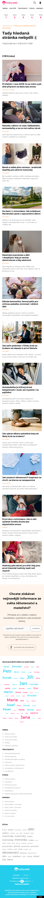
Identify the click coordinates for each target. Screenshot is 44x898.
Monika (12, 713)
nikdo (4, 843)
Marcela (31, 692)
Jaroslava (7, 684)
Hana (21, 709)
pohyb (23, 843)
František (33, 684)
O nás (26, 875)
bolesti (10, 830)
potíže (4, 849)
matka (29, 836)
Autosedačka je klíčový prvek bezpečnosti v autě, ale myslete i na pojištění (20, 390)
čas (4, 859)
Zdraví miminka (11, 810)
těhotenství (10, 852)
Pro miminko (9, 816)
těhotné (23, 853)
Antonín (36, 692)
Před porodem (10, 779)
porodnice (25, 846)
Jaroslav (17, 666)
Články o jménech (11, 746)
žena (10, 859)
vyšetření (16, 856)
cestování (18, 830)
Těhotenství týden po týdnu (15, 759)
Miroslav (32, 695)
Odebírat (36, 628)
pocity (18, 843)
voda (9, 856)
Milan (22, 678)
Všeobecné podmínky (20, 878)
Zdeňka (10, 718)
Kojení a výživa (10, 813)
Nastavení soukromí (22, 884)
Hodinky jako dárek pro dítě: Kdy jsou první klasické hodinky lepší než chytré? (21, 568)
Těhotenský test (10, 756)
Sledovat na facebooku (24, 647)
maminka (7, 836)
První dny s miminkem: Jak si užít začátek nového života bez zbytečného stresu (19, 522)
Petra (19, 706)
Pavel (7, 709)
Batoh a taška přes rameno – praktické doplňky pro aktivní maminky (21, 168)
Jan (23, 683)
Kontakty (16, 875)
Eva (36, 688)
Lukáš (29, 688)
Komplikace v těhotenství (14, 768)
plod (13, 843)
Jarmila (12, 696)
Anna (18, 692)
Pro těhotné (9, 771)
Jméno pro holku (11, 740)
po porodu (7, 846)
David (23, 672)
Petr (7, 671)
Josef (10, 705)
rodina (9, 849)
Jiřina (18, 713)
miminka (7, 839)
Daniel (7, 696)
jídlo (21, 833)
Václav (6, 667)
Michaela (36, 672)
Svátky (7, 743)
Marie (12, 700)
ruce (20, 849)
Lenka (7, 688)
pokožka (29, 843)
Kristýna (14, 710)
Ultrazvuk (8, 762)
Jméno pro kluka (11, 737)
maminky (20, 836)
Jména (5, 8)
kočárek (26, 833)
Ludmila (26, 667)
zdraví (36, 856)
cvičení (24, 830)
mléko (31, 840)
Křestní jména (10, 734)
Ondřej (34, 705)
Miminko (39, 8)
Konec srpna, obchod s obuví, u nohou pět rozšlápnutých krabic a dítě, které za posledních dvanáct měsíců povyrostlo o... (19, 445)
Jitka (37, 667)
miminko (20, 840)
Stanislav (30, 672)
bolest (4, 830)
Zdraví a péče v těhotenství (14, 765)
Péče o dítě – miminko (13, 807)
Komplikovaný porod (12, 788)
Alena (38, 678)
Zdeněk (30, 710)
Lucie (25, 692)
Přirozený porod (10, 785)
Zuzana (39, 718)
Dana (22, 713)
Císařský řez (9, 791)
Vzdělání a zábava (8, 90)
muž (36, 840)
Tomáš (6, 678)
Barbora (16, 718)
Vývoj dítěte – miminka (13, 804)
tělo (4, 856)
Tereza (4, 718)
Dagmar (27, 701)
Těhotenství (23, 8)
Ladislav (16, 678)
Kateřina (34, 713)
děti (31, 829)
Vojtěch (33, 718)
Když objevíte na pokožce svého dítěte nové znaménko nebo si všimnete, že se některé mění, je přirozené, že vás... (21, 269)
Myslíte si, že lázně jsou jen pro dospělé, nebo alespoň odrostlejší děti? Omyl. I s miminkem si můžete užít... (19, 222)
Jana (25, 717)
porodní (35, 846)
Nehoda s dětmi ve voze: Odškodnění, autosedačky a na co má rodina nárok (21, 127)
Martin (8, 692)
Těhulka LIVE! (32, 853)
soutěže (25, 849)
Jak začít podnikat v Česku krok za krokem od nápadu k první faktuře (19, 347)
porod (17, 846)
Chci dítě (12, 8)
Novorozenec (9, 801)
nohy (9, 843)
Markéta (22, 721)
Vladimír (14, 684)
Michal (26, 705)
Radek (7, 713)
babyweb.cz (7, 26)
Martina (38, 710)
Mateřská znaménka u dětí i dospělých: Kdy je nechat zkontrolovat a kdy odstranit (16, 258)
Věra (22, 701)
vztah (24, 856)
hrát (17, 833)
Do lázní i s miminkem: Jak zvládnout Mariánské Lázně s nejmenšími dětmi (21, 212)
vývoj (29, 856)
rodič (15, 849)
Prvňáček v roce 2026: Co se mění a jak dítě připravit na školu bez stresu (21, 85)
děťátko (5, 833)
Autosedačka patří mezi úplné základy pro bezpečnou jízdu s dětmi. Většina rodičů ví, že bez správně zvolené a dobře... (20, 401)
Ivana (23, 696)
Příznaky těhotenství (12, 753)
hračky (12, 833)
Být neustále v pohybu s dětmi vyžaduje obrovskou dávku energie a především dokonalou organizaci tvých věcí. (20, 178)
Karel (14, 688)
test (30, 849)
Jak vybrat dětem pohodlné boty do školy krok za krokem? (20, 435)
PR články (5, 131)
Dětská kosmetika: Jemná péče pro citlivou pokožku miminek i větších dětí (20, 304)
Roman (18, 696)
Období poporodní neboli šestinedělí (18, 794)
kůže (32, 833)
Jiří (30, 677)
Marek (32, 667)
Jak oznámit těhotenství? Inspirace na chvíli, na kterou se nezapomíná (21, 478)
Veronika (22, 688)
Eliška (26, 713)
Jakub (16, 672)
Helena (33, 701)
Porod (32, 8)
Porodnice (8, 782)
